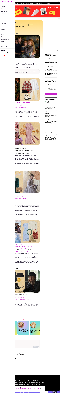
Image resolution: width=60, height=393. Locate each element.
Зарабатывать (36, 1)
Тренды (16, 3)
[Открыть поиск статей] (56, 1)
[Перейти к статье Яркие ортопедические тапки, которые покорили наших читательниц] (23, 328)
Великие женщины (29, 3)
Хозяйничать (46, 1)
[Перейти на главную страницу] (5, 1)
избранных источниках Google (25, 71)
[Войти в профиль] (59, 1)
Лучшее (17, 1)
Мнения (20, 3)
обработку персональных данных (34, 388)
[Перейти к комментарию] (51, 105)
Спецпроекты (47, 3)
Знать (21, 1)
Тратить (41, 1)
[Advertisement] (51, 35)
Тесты (24, 3)
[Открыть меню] (39, 350)
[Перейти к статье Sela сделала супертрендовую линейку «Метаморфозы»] (51, 56)
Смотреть (30, 1)
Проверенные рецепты (39, 3)
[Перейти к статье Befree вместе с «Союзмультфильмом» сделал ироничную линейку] (51, 89)
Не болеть (52, 1)
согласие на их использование (21, 388)
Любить (25, 1)
